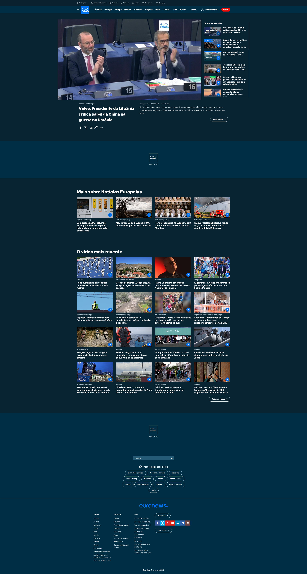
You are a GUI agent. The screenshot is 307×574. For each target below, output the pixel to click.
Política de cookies (141, 528)
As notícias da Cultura (125, 280)
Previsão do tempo (121, 525)
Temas (96, 514)
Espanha (175, 473)
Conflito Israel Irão (135, 473)
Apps (116, 535)
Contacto (138, 538)
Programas (98, 548)
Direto (225, 10)
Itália (154, 490)
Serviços (117, 514)
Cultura (166, 9)
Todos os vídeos (218, 399)
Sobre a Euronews (141, 518)
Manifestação (143, 484)
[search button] (157, 3)
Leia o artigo (218, 119)
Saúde (183, 9)
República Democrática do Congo (208, 314)
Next (157, 9)
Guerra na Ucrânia (157, 473)
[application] (129, 59)
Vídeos (96, 545)
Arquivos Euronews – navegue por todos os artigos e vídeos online (102, 557)
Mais (136, 514)
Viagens (149, 9)
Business (138, 9)
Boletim (117, 522)
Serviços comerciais (142, 522)
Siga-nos (117, 532)
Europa (118, 9)
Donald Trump (131, 479)
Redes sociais (175, 479)
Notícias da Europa (84, 220)
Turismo (159, 484)
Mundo (127, 9)
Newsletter (162, 530)
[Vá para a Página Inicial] (85, 10)
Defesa (160, 479)
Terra (174, 9)
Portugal (108, 9)
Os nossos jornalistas (102, 552)
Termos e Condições (142, 525)
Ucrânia (147, 479)
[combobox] (169, 3)
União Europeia (175, 484)
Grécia (127, 484)
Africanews (118, 542)
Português (82, 3)
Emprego (138, 541)
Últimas (98, 9)
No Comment (160, 314)
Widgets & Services (121, 538)
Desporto (198, 280)
